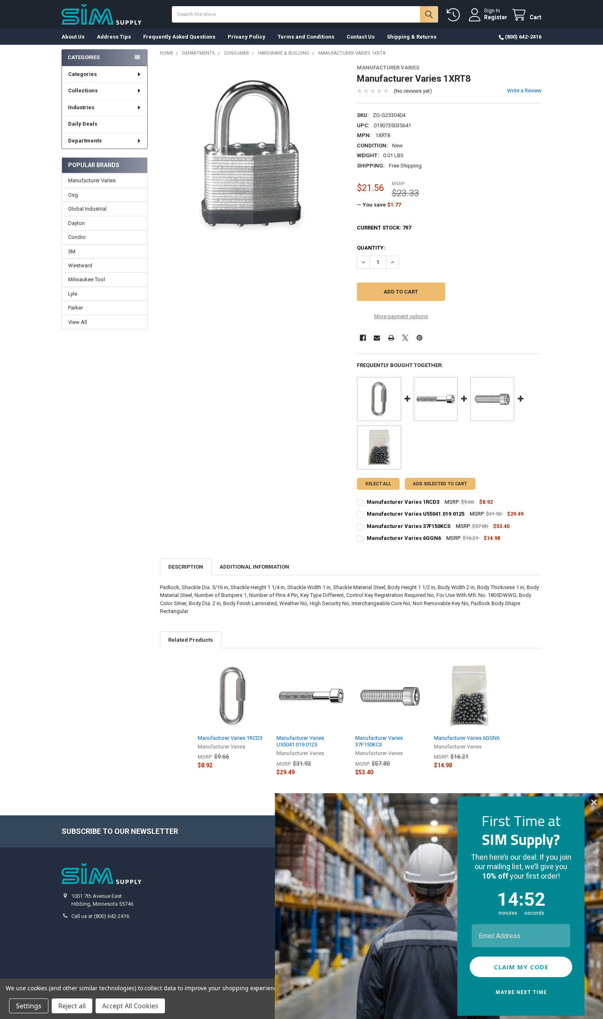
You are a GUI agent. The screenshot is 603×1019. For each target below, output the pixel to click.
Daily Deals (82, 124)
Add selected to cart (440, 484)
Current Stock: (384, 228)
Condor (77, 237)
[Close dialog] (594, 802)
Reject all (72, 1005)
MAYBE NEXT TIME (521, 992)
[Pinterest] (419, 338)
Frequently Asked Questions (179, 37)
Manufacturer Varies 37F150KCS (379, 741)
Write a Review (524, 90)
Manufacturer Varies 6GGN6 (467, 738)
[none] (252, 157)
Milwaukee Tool (86, 279)
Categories (82, 74)
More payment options (401, 316)
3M (71, 251)
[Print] (391, 338)
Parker (75, 308)
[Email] (377, 338)
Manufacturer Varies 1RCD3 (230, 738)
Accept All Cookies (130, 1005)
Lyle (72, 294)
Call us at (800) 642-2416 (100, 916)
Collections (83, 90)
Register (495, 17)
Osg (73, 195)
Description (185, 567)
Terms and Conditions (306, 37)
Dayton (76, 223)
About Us (73, 37)
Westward (80, 265)
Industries (81, 107)
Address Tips (114, 37)
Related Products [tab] (190, 640)
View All (77, 322)
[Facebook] (363, 338)
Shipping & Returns (411, 37)
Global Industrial (87, 209)
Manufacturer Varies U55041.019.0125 (300, 741)
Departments (85, 141)
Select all (378, 484)
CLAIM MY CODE (521, 967)
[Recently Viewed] (455, 15)
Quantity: (371, 248)
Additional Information (254, 567)
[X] (405, 338)
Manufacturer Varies (92, 180)
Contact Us (361, 37)
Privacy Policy (246, 37)
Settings (28, 1005)
